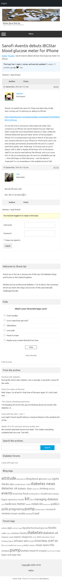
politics (55, 504)
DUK (39, 537)
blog (28, 478)
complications (20, 484)
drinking (44, 488)
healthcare (46, 493)
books (52, 527)
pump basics (40, 509)
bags (20, 528)
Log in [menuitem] (4, 3)
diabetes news (43, 484)
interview (40, 540)
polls (4, 509)
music (28, 504)
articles (15, 528)
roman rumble (17, 513)
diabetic (17, 537)
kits (2, 545)
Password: (8, 233)
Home (4, 56)
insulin (21, 499)
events (7, 493)
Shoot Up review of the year (13, 389)
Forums (11, 56)
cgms (55, 478)
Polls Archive (6, 362)
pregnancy (16, 509)
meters (32, 545)
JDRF (51, 540)
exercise (17, 493)
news (35, 504)
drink (34, 537)
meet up (20, 545)
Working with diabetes (10, 377)
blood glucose (39, 478)
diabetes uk (9, 488)
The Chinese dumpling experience (15, 402)
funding (31, 494)
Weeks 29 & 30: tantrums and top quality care (20, 426)
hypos (10, 541)
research (51, 509)
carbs (49, 479)
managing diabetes (46, 499)
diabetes (35, 532)
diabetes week (7, 537)
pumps (25, 550)
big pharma (21, 479)
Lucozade (11, 330)
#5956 (56, 87)
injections (12, 499)
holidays (55, 494)
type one (6, 554)
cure (28, 484)
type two (16, 554)
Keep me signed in (13, 240)
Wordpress (44, 579)
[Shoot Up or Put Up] (31, 25)
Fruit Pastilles (12, 316)
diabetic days (25, 488)
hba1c (38, 494)
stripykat (43, 550)
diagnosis (35, 489)
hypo (4, 499)
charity (23, 533)
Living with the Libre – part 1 (13, 414)
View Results (31, 355)
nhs (41, 503)
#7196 (56, 167)
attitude (8, 478)
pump (30, 509)
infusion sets (21, 540)
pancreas (47, 504)
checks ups (7, 484)
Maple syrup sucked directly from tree (22, 340)
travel (35, 513)
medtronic (10, 503)
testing (29, 513)
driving (52, 489)
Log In (7, 246)
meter (21, 504)
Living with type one (9, 463)
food (25, 493)
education (46, 537)
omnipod (5, 550)
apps (9, 528)
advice (4, 528)
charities (15, 533)
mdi (2, 504)
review (5, 513)
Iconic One (17, 579)
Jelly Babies (11, 325)
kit (27, 498)
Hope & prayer (13, 335)
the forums (51, 551)
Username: (8, 225)
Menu (31, 34)
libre (32, 500)
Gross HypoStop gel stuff (17, 321)
